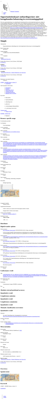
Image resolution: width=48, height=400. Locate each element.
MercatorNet (3, 65)
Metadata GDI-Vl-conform (11, 93)
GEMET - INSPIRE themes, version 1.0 (8, 82)
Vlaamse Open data (9, 91)
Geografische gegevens (10, 92)
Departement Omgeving (6, 59)
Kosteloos (7, 88)
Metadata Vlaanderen (15, 11)
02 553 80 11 (3, 62)
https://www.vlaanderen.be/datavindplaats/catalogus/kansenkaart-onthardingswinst (26, 27)
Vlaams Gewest (9, 111)
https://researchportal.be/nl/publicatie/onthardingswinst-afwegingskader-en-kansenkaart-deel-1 (18, 37)
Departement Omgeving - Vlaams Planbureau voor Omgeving (13, 72)
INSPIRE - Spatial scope (5, 113)
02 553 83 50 (3, 69)
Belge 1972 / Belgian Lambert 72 (9, 214)
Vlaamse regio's (3, 110)
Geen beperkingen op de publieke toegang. (11, 131)
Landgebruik (8, 83)
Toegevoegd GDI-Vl (10, 90)
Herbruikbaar (8, 87)
